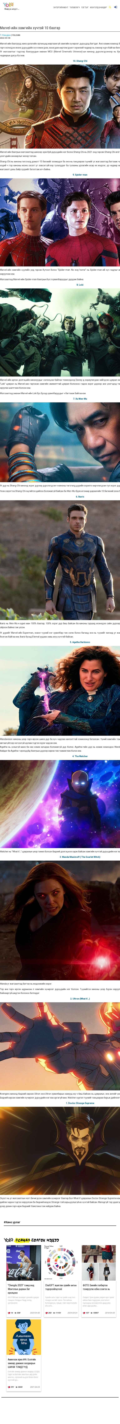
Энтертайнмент (60, 7)
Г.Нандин (5, 35)
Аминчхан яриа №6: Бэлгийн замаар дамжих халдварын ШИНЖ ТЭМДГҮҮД (22, 1363)
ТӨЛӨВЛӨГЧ (75, 7)
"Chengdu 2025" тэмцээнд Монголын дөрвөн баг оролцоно (21, 1289)
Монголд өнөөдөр (98, 7)
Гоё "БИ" (84, 7)
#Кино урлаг (12, 1222)
